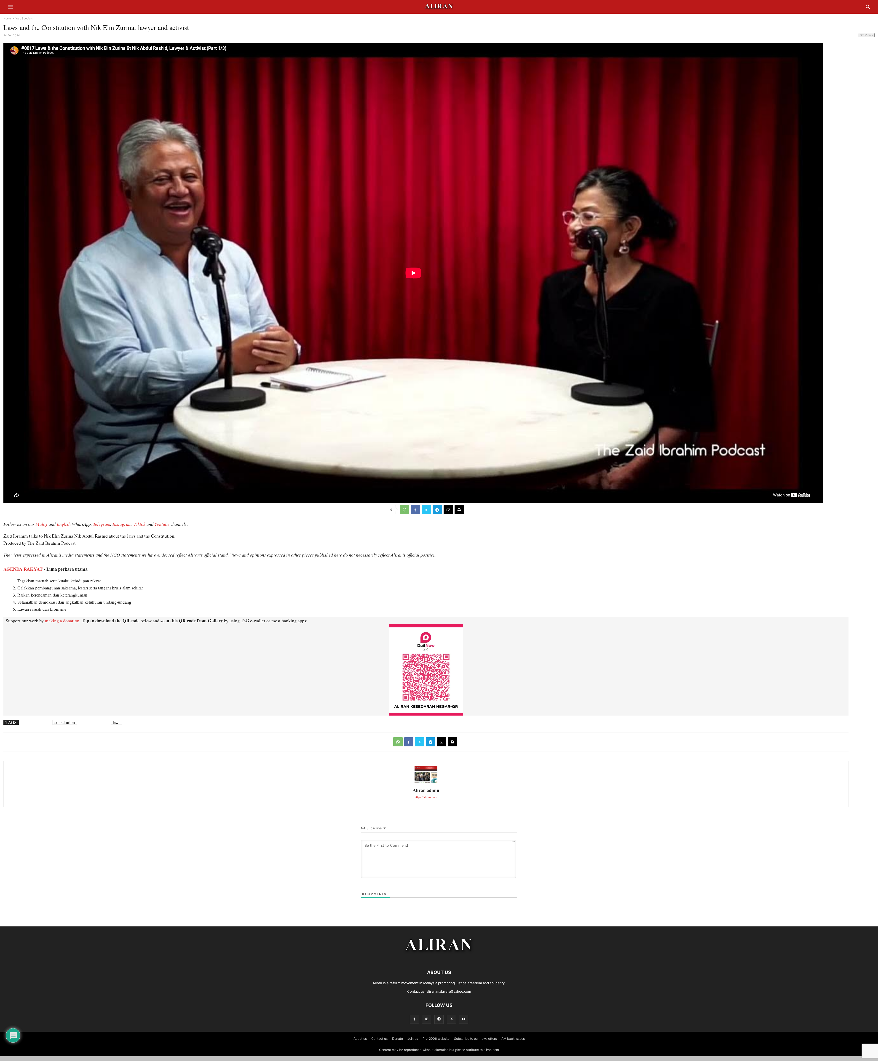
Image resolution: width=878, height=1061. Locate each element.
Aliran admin (426, 790)
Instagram (121, 524)
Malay (42, 524)
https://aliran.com (426, 797)
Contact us (379, 1038)
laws (116, 722)
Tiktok (139, 524)
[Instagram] (426, 1019)
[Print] (459, 509)
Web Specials (24, 18)
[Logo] (439, 958)
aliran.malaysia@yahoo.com (448, 991)
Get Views (866, 35)
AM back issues (513, 1038)
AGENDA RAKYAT (23, 569)
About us (360, 1038)
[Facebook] (415, 509)
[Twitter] (426, 509)
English (64, 524)
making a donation (62, 621)
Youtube (162, 524)
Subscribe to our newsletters (475, 1038)
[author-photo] (426, 783)
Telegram (101, 524)
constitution (64, 722)
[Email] (448, 509)
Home (7, 18)
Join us (412, 1038)
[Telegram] (437, 509)
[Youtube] (463, 1019)
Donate (397, 1038)
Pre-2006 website (436, 1038)
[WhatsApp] (404, 509)
